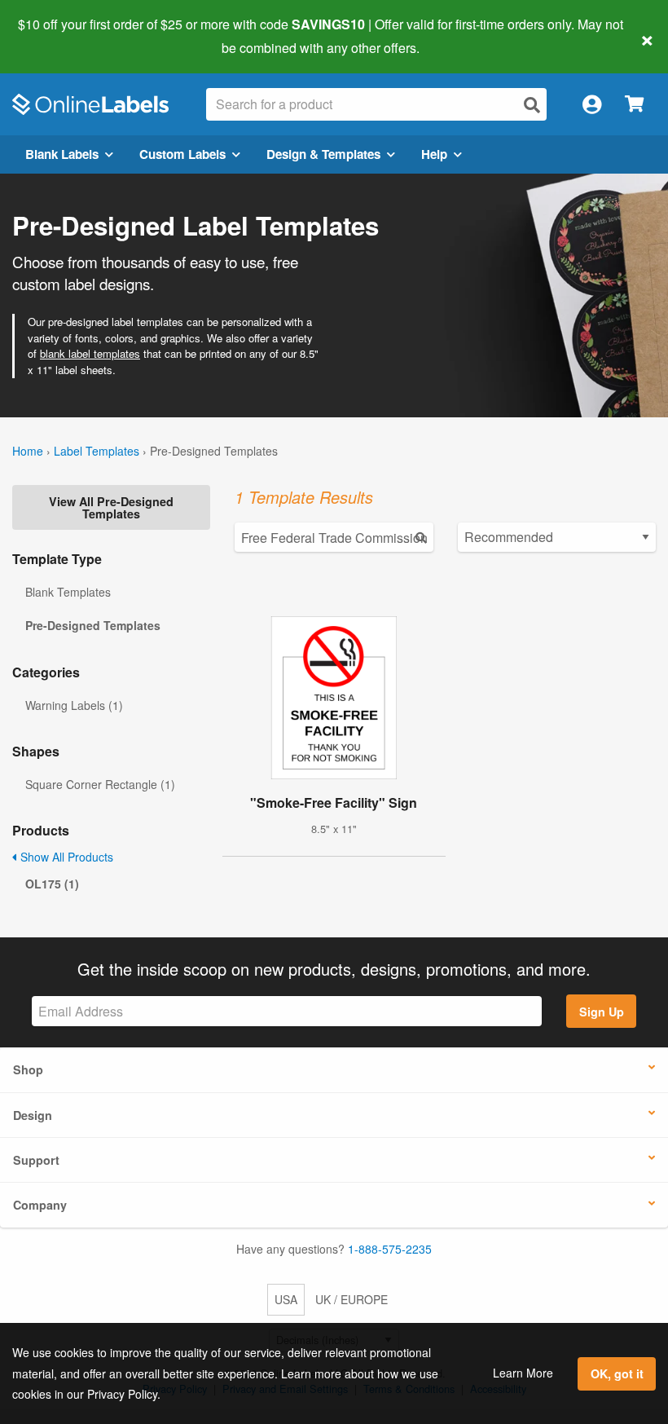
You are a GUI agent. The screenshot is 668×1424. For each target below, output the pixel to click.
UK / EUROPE (351, 1299)
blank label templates (90, 353)
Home (27, 451)
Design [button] (32, 1115)
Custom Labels (182, 154)
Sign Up (601, 1011)
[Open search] (532, 105)
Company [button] (40, 1205)
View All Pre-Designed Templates (111, 507)
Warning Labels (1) (74, 705)
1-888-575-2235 (390, 1249)
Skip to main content (59, 36)
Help (434, 154)
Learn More (523, 1372)
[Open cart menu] (634, 104)
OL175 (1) (52, 883)
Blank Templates (68, 592)
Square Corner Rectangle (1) (100, 784)
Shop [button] (28, 1069)
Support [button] (36, 1160)
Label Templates (96, 451)
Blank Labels (62, 154)
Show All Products (65, 857)
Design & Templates (323, 154)
